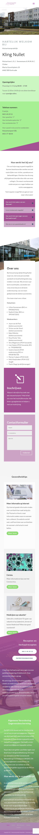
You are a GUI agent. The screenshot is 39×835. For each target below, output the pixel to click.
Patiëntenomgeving (24, 658)
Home (8, 825)
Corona (13, 825)
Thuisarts (19, 827)
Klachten (28, 825)
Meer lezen (12, 533)
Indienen (26, 452)
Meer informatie (20, 825)
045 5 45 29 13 (27, 651)
